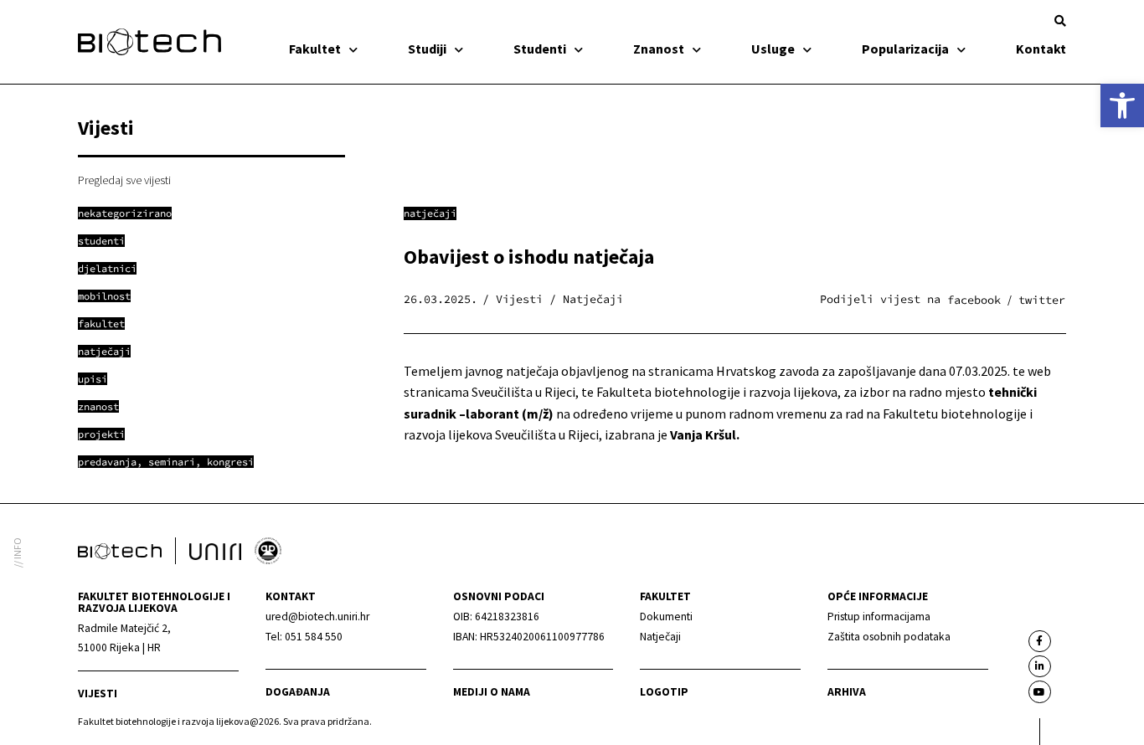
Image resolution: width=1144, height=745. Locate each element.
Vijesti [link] (97, 693)
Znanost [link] (658, 48)
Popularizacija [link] (905, 48)
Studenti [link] (539, 48)
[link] (1122, 105)
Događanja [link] (297, 692)
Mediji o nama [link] (491, 692)
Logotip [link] (664, 692)
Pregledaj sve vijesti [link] (124, 180)
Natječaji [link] (430, 213)
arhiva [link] (846, 692)
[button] (1060, 21)
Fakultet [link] (315, 48)
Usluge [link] (773, 48)
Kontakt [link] (1041, 48)
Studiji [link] (427, 48)
